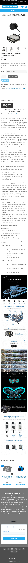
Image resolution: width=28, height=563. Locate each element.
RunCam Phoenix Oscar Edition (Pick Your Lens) (21, 477)
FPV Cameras (10, 89)
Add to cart (13, 76)
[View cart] (26, 7)
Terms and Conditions (20, 554)
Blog (25, 1)
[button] (22, 7)
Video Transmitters (17, 89)
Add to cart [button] (7, 484)
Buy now (5, 80)
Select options (20, 484)
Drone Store (11, 554)
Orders (11, 3)
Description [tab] (4, 97)
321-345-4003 (16, 561)
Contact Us (16, 3)
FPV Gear (16, 14)
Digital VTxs (21, 88)
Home (4, 14)
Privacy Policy (8, 555)
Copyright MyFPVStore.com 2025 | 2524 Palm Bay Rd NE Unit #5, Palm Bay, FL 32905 (14, 557)
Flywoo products (15, 113)
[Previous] (3, 32)
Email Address (6, 531)
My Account (20, 1)
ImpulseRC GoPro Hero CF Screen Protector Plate (7, 477)
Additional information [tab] (7, 100)
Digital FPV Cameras (14, 88)
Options (2, 71)
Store (9, 14)
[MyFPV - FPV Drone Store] (10, 7)
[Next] (25, 32)
